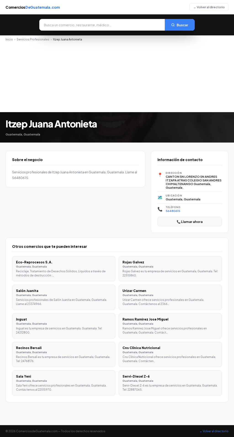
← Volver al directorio (209, 7)
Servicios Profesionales (33, 39)
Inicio (9, 39)
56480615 (173, 211)
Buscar (182, 25)
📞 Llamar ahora (190, 222)
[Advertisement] (117, 75)
